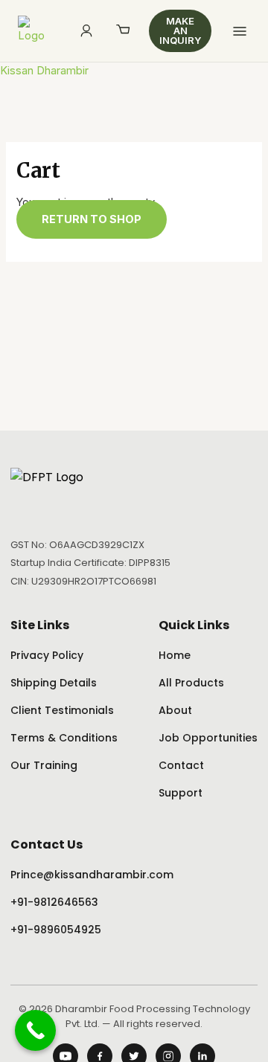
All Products (191, 682)
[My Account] (86, 31)
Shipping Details (53, 682)
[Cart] (123, 31)
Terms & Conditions (64, 737)
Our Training (43, 765)
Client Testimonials (62, 710)
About (175, 710)
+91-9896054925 (55, 929)
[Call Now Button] (35, 1030)
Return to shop (91, 219)
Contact (181, 765)
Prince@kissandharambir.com (91, 874)
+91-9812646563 (54, 902)
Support (180, 792)
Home (175, 655)
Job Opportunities (208, 737)
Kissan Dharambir (44, 70)
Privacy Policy (46, 655)
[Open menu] (240, 31)
